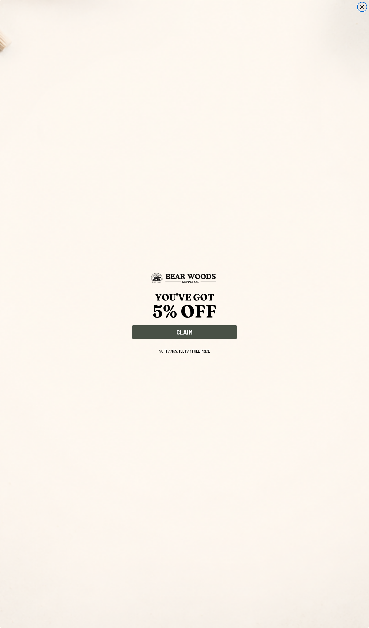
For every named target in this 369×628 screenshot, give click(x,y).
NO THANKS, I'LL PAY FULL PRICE (184, 350)
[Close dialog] (362, 7)
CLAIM (184, 332)
